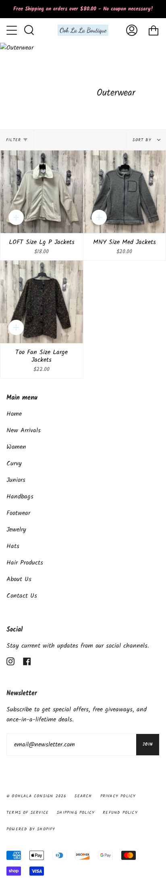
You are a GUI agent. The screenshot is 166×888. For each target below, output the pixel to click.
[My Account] (132, 30)
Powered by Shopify (31, 829)
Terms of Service (27, 812)
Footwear (18, 513)
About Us (18, 579)
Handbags (19, 497)
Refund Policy (120, 812)
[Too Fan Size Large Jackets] (41, 302)
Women (16, 447)
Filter (13, 140)
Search (83, 796)
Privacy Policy (118, 796)
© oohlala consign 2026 (36, 796)
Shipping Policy (76, 812)
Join (148, 744)
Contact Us (21, 596)
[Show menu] (12, 30)
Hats (12, 546)
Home (14, 414)
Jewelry (16, 530)
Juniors (15, 480)
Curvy (14, 464)
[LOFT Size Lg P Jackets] (41, 191)
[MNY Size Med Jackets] (124, 191)
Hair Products (24, 563)
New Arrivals (23, 430)
